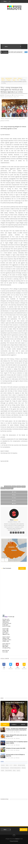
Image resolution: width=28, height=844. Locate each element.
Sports (18, 770)
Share (14, 494)
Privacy (11, 841)
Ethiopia (20, 78)
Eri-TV (11, 765)
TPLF (18, 79)
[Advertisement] (14, 28)
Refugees (9, 79)
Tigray (13, 79)
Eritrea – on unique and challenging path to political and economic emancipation (16, 729)
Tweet (14, 492)
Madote (17, 838)
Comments (14, 724)
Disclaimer (16, 841)
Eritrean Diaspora (5, 767)
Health (2, 770)
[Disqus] (14, 592)
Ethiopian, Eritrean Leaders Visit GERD (15, 748)
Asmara (3, 765)
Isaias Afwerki (8, 770)
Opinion (3, 79)
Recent (5, 724)
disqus (22, 568)
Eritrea (21, 52)
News (14, 770)
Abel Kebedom (8, 78)
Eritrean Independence (15, 767)
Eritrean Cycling (21, 765)
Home (2, 78)
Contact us (24, 829)
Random (23, 724)
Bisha (7, 765)
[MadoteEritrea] (11, 532)
